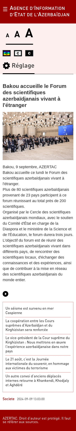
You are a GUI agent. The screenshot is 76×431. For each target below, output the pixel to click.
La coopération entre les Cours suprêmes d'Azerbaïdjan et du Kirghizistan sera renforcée (29, 325)
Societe (8, 399)
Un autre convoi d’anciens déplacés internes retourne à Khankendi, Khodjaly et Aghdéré (37, 381)
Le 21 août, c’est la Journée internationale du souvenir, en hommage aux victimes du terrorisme (37, 364)
